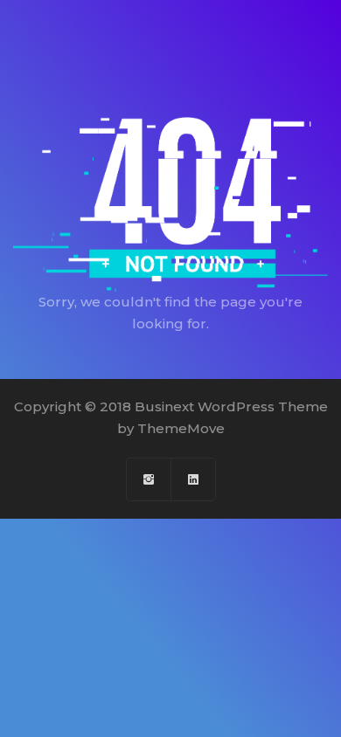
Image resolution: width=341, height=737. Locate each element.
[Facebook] (149, 479)
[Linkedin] (193, 479)
